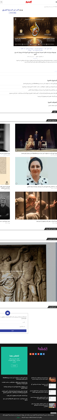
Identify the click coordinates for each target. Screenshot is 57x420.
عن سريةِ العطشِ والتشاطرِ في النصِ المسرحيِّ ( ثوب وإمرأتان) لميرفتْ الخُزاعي (42, 90)
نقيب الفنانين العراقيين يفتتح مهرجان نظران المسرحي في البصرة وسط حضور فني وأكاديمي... (39, 405)
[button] (55, 272)
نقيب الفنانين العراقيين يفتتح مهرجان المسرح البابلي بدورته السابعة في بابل (39, 398)
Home (55, 6)
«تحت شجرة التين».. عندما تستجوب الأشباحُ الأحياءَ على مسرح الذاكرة (15, 399)
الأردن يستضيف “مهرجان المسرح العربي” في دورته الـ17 (39, 385)
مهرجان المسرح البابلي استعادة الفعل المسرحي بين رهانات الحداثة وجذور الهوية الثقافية (39, 391)
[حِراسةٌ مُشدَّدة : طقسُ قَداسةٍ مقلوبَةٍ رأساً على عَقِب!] (36, 206)
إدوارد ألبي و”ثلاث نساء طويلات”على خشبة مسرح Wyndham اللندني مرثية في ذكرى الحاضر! (40, 83)
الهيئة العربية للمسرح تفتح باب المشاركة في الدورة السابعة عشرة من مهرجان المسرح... (39, 378)
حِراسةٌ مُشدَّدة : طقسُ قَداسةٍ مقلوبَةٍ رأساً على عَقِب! (47, 96)
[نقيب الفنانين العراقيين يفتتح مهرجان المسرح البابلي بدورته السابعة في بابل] (52, 399)
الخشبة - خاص (39, 56)
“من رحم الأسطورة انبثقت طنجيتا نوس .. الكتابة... (12, 271)
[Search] (1, 2)
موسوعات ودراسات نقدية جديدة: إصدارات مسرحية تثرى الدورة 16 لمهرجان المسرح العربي (35, 53)
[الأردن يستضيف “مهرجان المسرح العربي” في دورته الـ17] (52, 386)
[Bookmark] (15, 19)
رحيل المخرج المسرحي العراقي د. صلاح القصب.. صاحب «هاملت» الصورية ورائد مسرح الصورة (39, 86)
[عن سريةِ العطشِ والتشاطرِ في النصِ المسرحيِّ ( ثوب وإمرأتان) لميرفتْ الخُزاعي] (36, 171)
